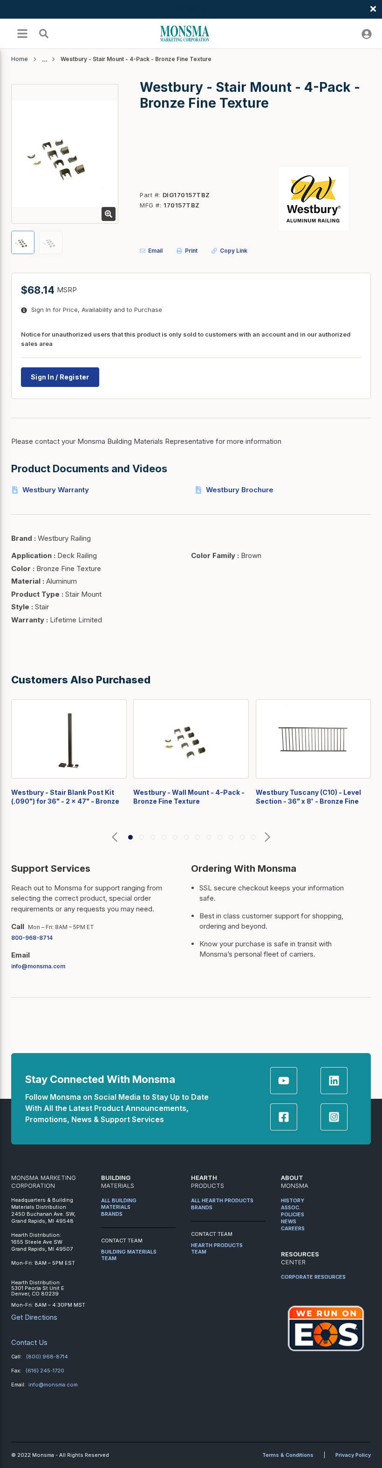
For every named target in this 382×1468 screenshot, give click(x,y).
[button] (114, 837)
